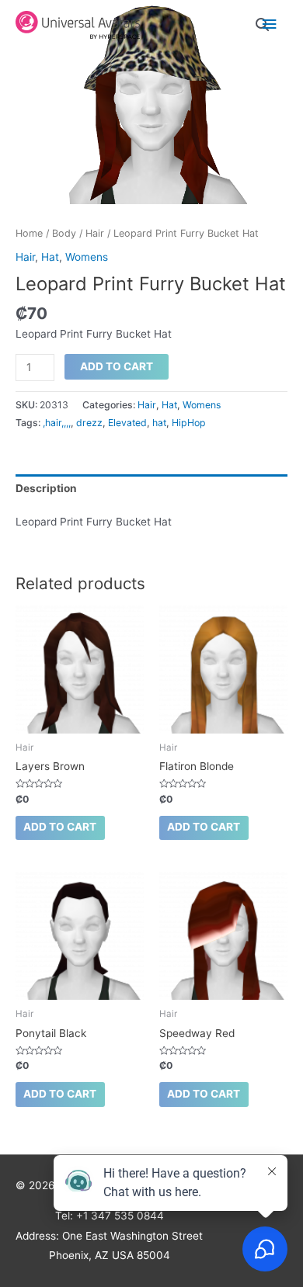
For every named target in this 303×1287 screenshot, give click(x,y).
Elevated (127, 422)
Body (64, 233)
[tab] (151, 488)
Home (29, 233)
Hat (50, 257)
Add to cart (116, 366)
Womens (86, 257)
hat (159, 422)
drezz (89, 422)
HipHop (189, 422)
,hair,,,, (57, 422)
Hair (94, 233)
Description (46, 488)
